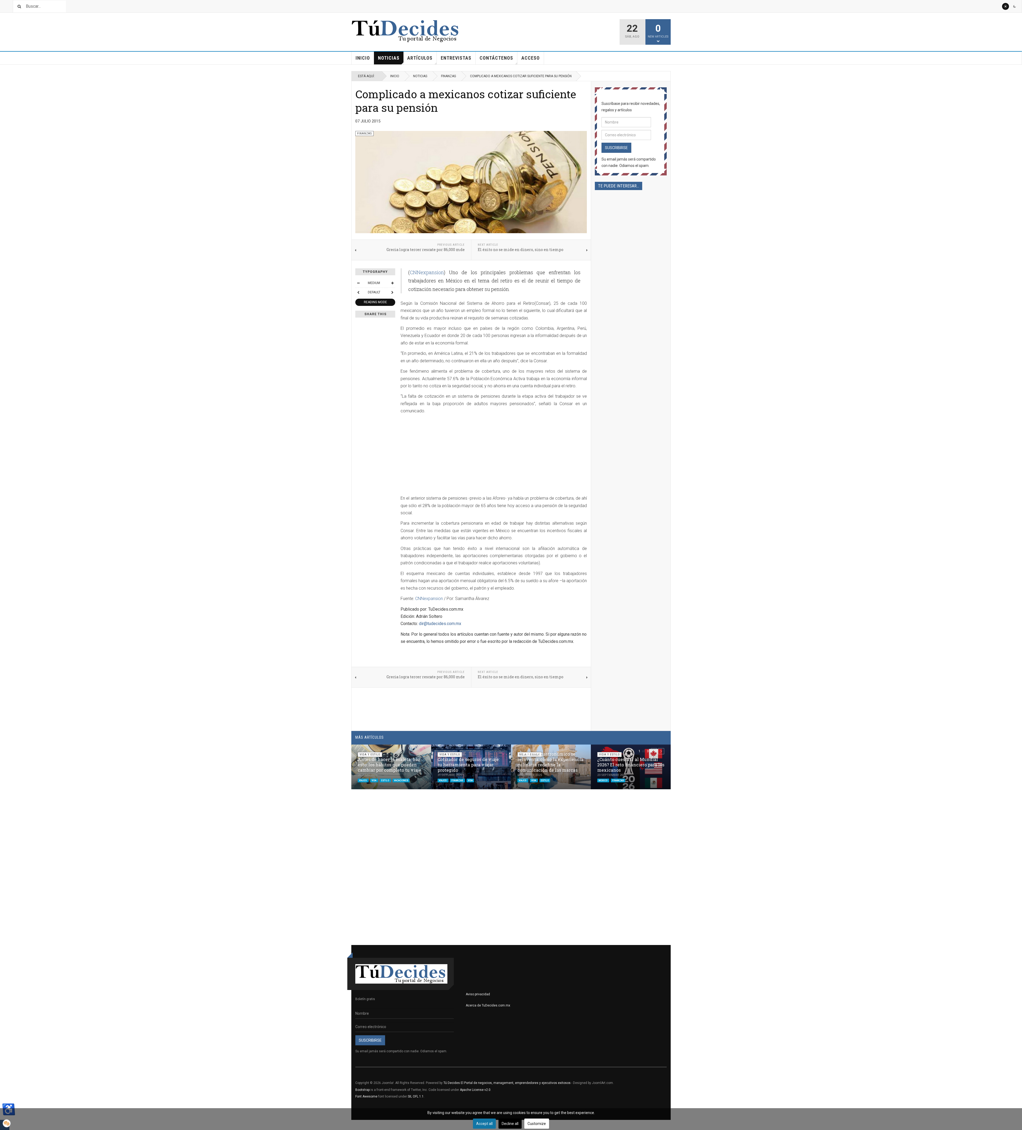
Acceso (530, 58)
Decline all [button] (510, 1123)
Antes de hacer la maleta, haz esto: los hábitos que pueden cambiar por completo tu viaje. (390, 765)
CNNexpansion (427, 272)
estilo (385, 780)
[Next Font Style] (392, 292)
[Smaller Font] (358, 283)
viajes (363, 780)
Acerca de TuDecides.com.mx (488, 1005)
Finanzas (448, 76)
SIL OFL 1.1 (416, 1096)
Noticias (388, 58)
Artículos (419, 58)
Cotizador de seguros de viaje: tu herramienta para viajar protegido (469, 765)
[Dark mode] (1014, 6)
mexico (603, 780)
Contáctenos (496, 58)
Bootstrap (362, 1090)
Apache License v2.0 (475, 1090)
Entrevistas (456, 58)
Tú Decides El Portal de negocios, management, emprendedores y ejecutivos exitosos (507, 1083)
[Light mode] (1005, 6)
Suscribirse (616, 148)
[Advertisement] (445, 455)
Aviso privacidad (478, 994)
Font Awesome (366, 1096)
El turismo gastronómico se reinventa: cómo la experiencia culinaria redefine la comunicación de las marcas (550, 762)
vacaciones (401, 780)
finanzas (457, 780)
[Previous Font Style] (358, 292)
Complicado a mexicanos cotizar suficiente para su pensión (465, 101)
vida (374, 780)
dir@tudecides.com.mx (440, 623)
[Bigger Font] (392, 283)
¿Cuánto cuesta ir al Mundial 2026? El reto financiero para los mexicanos (630, 765)
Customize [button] (537, 1123)
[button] (654, 751)
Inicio (363, 58)
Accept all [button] (484, 1123)
